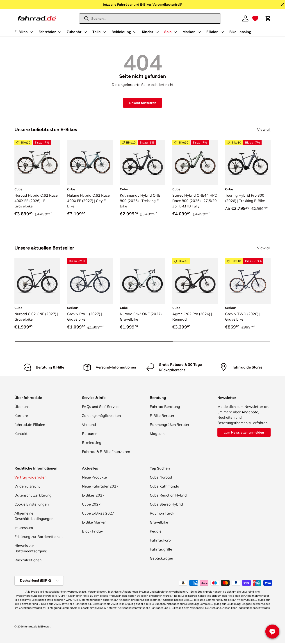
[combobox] (150, 18)
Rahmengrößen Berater (169, 424)
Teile (96, 31)
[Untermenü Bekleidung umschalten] (134, 32)
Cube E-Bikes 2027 (98, 513)
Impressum (23, 527)
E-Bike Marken (94, 522)
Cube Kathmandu (164, 486)
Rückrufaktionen (27, 560)
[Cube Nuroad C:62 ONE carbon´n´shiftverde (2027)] (37, 281)
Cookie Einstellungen (31, 504)
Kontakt (20, 433)
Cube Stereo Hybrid (166, 504)
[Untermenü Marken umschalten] (199, 32)
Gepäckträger (161, 558)
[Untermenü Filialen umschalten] (222, 32)
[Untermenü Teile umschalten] (104, 32)
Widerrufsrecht (27, 486)
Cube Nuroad (161, 477)
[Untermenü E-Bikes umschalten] (31, 32)
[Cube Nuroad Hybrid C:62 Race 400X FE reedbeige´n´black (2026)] (37, 162)
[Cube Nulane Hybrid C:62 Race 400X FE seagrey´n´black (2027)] (90, 162)
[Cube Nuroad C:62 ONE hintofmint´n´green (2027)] (142, 281)
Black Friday (92, 531)
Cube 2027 (91, 504)
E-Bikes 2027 (93, 495)
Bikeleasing (91, 442)
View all (264, 129)
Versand (89, 424)
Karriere (21, 415)
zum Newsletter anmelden (244, 432)
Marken (189, 31)
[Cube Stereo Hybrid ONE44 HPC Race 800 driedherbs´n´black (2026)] (195, 162)
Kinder (147, 31)
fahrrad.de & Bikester (37, 626)
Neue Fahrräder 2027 (100, 486)
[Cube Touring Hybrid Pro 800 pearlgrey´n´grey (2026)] (248, 162)
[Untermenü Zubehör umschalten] (85, 32)
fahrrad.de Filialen (29, 424)
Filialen (212, 31)
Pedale (156, 531)
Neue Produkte (94, 477)
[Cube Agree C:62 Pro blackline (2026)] (195, 281)
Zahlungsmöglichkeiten (101, 415)
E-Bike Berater (162, 415)
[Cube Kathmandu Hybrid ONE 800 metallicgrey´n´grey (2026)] (142, 162)
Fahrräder (47, 31)
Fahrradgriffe (161, 549)
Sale (168, 31)
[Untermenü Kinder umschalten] (157, 32)
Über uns (22, 406)
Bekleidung (121, 31)
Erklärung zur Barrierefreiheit (38, 536)
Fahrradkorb (160, 540)
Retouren (89, 433)
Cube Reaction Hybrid (168, 495)
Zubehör (74, 31)
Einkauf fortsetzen (142, 103)
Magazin (157, 433)
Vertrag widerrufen (30, 477)
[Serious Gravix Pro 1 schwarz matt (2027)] (90, 281)
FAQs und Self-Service (100, 406)
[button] (255, 18)
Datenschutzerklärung (33, 495)
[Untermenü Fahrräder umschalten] (59, 32)
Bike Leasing (240, 31)
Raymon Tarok (162, 513)
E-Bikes (21, 31)
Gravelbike (159, 522)
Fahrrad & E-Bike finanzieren (106, 451)
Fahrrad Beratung (165, 406)
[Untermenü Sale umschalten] (175, 32)
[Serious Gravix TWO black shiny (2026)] (248, 281)
